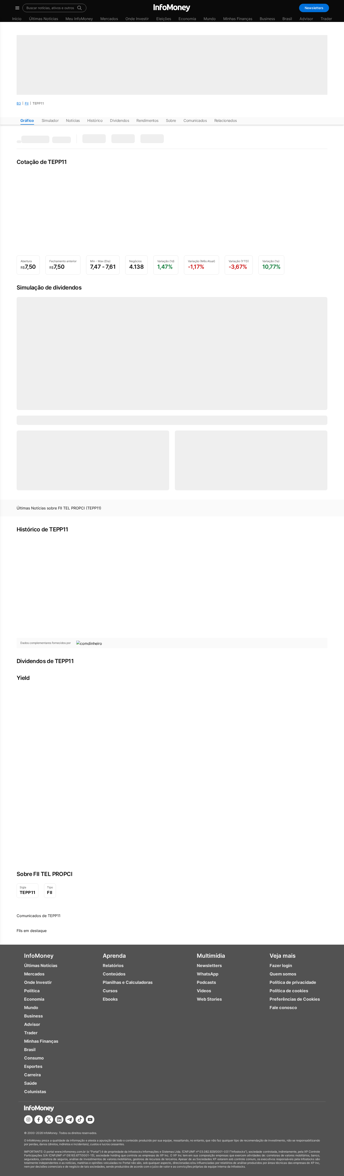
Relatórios (113, 965)
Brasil (287, 18)
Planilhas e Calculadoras (128, 982)
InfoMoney (39, 955)
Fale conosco (283, 1007)
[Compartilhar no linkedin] (59, 1119)
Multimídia (211, 955)
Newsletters (314, 8)
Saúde (30, 1083)
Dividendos (119, 120)
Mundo (210, 18)
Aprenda (114, 955)
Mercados (109, 18)
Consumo (34, 1058)
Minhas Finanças (237, 18)
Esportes (33, 1066)
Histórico (94, 120)
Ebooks (110, 999)
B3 (19, 103)
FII (27, 103)
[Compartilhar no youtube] (90, 1119)
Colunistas (35, 1091)
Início (17, 18)
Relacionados (225, 120)
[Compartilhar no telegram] (69, 1119)
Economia (187, 18)
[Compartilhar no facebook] (38, 1119)
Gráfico (27, 120)
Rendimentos (147, 120)
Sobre (171, 120)
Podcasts (206, 982)
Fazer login (281, 965)
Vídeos (204, 990)
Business (267, 18)
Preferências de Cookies (295, 999)
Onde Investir (137, 18)
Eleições (163, 18)
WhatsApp (207, 973)
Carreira (32, 1074)
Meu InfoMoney (79, 18)
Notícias (73, 120)
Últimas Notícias (43, 18)
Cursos (110, 990)
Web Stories (209, 999)
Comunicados (195, 120)
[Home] (172, 8)
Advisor (306, 18)
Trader (326, 18)
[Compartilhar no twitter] (49, 1119)
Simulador (50, 120)
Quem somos (283, 973)
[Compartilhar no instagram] (28, 1119)
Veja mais (283, 955)
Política (32, 990)
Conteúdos (114, 973)
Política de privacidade (293, 982)
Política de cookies (289, 990)
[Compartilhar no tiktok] (80, 1119)
